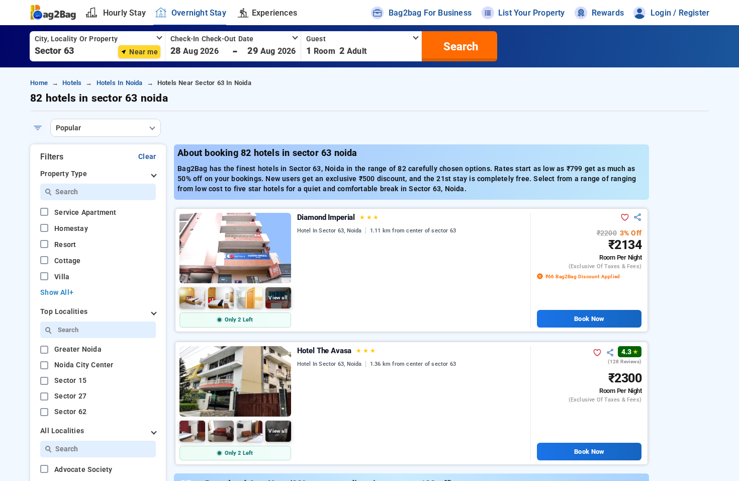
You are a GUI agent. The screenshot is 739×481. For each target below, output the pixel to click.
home (39, 83)
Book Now (589, 319)
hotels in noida (120, 83)
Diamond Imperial (338, 217)
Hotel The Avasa (336, 350)
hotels (71, 83)
